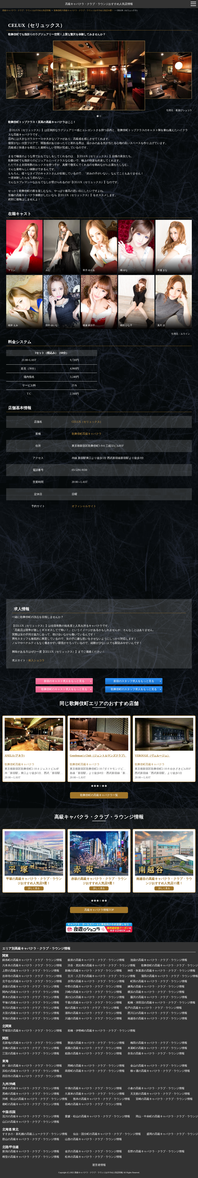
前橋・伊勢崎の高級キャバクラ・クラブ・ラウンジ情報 (101, 1030)
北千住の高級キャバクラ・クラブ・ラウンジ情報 (32, 981)
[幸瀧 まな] (173, 246)
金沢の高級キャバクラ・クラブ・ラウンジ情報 (93, 1151)
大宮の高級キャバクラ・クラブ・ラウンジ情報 (30, 1013)
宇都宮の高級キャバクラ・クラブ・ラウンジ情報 (32, 1030)
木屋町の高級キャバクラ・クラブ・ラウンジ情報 (157, 1048)
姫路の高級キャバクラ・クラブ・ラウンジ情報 (93, 1053)
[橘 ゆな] (136, 246)
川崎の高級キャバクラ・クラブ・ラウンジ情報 (93, 991)
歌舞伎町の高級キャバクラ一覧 (99, 795)
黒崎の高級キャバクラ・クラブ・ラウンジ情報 (30, 1093)
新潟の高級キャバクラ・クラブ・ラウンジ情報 (30, 1151)
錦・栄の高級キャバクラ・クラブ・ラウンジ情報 (32, 1065)
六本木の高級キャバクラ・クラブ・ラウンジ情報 (32, 965)
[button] (98, 116)
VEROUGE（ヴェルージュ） (114, 755)
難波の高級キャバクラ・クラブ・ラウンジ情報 (96, 1042)
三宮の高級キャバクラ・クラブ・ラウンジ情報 (30, 1053)
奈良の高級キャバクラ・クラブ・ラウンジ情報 (156, 1053)
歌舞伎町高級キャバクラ (87, 433)
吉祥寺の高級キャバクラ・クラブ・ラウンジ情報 (32, 976)
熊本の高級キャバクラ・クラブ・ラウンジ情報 (101, 1098)
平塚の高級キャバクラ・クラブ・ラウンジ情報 (30, 1002)
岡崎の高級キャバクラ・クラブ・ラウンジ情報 (96, 1065)
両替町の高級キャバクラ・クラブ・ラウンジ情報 (95, 1070)
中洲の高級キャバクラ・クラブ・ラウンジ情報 (93, 1088)
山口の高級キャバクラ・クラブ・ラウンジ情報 (30, 1121)
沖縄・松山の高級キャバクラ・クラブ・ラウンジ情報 (34, 1098)
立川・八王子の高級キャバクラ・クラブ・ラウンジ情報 (101, 976)
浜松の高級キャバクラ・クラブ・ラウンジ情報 (30, 1070)
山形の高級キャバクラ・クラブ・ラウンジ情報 (93, 1139)
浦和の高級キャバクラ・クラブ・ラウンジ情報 (93, 1013)
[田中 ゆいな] (62, 301)
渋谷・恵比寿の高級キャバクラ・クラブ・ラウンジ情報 (101, 965)
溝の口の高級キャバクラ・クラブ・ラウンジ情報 (95, 997)
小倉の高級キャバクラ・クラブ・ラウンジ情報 (156, 1088)
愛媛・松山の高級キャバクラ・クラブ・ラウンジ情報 (97, 1116)
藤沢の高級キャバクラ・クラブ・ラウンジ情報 (158, 997)
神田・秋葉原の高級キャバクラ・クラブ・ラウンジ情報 (161, 970)
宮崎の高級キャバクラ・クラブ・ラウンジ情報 (164, 1098)
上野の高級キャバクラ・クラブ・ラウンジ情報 (30, 970)
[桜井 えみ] (24, 301)
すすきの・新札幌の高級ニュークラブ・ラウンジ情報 (34, 1134)
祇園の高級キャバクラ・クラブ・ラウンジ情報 (93, 1048)
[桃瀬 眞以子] (99, 301)
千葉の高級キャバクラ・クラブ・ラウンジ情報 (93, 1002)
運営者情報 (99, 1164)
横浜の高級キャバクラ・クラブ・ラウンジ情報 (156, 991)
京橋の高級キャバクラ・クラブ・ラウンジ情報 (30, 1048)
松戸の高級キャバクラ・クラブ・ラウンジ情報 (153, 1007)
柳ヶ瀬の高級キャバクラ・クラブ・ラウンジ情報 (160, 1070)
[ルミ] (62, 246)
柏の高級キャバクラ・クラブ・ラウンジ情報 (92, 1007)
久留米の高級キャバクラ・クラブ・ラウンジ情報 (95, 1093)
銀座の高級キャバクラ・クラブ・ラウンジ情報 (96, 960)
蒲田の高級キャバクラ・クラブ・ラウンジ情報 (169, 976)
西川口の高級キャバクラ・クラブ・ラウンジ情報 (157, 1013)
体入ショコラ (36, 660)
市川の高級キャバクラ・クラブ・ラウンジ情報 (30, 1007)
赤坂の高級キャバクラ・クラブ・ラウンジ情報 (30, 986)
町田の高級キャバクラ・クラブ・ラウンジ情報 (158, 981)
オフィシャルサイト (84, 506)
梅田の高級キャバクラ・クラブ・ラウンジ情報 (158, 1042)
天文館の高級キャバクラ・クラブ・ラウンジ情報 (160, 1093)
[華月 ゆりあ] (99, 246)
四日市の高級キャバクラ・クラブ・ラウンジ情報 (32, 1076)
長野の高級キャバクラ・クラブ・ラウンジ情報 (156, 1151)
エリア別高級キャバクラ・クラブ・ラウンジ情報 (36, 948)
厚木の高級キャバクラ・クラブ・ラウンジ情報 (30, 997)
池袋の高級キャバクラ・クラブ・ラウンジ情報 (158, 960)
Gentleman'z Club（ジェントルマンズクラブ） (60, 755)
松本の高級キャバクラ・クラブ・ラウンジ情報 (93, 1156)
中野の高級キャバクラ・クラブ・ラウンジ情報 (93, 986)
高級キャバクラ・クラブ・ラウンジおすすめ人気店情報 (99, 4)
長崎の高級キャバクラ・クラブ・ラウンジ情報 (93, 1104)
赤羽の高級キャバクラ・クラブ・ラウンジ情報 (96, 981)
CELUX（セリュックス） (87, 421)
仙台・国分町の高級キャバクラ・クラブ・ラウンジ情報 (107, 1134)
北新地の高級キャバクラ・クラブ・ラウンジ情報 (32, 1042)
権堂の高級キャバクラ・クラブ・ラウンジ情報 (30, 1156)
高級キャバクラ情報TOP (99, 909)
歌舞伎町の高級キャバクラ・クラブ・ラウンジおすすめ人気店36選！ (84, 10)
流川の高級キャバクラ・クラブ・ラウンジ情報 (30, 1116)
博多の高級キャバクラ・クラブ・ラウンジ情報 (30, 1088)
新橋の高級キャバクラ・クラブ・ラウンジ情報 (93, 970)
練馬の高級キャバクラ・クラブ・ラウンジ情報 (156, 986)
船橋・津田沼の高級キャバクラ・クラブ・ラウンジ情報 (161, 1002)
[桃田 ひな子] (136, 301)
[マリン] (24, 246)
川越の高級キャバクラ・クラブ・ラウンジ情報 (93, 1018)
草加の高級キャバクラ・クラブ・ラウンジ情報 (30, 1018)
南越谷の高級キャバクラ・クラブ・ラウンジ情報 (157, 1018)
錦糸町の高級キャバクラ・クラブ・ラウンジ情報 (32, 960)
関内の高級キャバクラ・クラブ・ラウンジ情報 (30, 991)
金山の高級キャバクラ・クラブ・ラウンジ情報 (158, 1065)
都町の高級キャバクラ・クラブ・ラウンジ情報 (30, 1104)
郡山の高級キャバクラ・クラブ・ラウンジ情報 (30, 1139)
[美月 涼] (173, 301)
